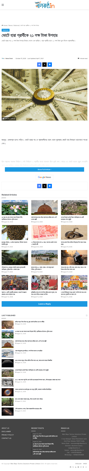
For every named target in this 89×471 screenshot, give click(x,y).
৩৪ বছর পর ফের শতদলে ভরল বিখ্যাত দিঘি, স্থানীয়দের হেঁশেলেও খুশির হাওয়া (33, 331)
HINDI (85, 463)
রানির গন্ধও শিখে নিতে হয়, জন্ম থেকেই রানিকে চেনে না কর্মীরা (29, 322)
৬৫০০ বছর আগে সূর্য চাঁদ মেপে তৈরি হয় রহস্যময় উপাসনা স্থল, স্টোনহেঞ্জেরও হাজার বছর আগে (37, 379)
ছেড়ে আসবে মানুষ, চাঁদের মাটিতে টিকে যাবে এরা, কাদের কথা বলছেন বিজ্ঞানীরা (33, 360)
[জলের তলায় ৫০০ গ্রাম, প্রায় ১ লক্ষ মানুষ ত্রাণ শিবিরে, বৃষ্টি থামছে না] (44, 257)
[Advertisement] (44, 16)
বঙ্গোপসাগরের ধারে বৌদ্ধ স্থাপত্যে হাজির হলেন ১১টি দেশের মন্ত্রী (30, 341)
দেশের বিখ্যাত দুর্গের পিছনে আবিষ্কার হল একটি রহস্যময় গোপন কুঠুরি (32, 370)
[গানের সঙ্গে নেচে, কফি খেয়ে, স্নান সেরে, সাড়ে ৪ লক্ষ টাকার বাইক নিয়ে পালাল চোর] (74, 257)
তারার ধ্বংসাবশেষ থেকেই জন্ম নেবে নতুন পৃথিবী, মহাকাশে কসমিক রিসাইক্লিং (33, 389)
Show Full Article (44, 169)
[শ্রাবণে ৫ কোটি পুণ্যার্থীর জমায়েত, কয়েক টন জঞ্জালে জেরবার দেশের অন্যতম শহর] (15, 282)
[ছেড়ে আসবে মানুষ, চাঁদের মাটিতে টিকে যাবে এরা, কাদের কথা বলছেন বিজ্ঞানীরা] (8, 363)
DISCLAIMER (6, 431)
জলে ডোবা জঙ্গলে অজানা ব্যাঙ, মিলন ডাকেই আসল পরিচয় (29, 399)
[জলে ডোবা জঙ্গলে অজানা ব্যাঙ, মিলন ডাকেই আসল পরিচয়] (8, 402)
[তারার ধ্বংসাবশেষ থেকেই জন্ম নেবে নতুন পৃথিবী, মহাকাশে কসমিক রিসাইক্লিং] (8, 392)
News (10, 25)
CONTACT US (6, 438)
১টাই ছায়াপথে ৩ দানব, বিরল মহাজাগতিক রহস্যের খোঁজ (28, 408)
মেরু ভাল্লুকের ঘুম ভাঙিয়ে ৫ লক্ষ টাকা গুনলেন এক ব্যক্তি (28, 351)
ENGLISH (78, 463)
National (16, 25)
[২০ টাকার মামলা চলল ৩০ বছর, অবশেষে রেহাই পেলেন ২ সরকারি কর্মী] (44, 232)
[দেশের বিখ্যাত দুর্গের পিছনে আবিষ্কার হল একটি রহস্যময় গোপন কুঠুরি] (74, 207)
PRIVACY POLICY (8, 435)
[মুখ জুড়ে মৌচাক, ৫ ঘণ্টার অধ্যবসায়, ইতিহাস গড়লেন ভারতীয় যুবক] (15, 232)
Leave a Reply (44, 304)
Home (5, 25)
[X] (44, 64)
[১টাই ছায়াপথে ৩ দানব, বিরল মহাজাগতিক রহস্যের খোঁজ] (8, 412)
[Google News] (44, 177)
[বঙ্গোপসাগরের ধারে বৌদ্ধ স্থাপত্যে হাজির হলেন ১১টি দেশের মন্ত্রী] (44, 207)
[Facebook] (39, 64)
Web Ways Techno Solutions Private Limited (25, 463)
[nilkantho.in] (44, 5)
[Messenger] (50, 64)
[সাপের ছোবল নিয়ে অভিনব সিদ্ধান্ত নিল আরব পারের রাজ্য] (74, 232)
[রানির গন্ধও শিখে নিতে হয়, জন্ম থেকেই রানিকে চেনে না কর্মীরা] (8, 325)
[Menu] (3, 5)
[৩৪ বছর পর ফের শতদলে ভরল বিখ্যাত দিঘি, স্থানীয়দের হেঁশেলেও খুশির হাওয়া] (15, 207)
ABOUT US (5, 428)
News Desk (9, 58)
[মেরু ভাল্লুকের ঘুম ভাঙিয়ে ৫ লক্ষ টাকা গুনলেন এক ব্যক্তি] (8, 354)
